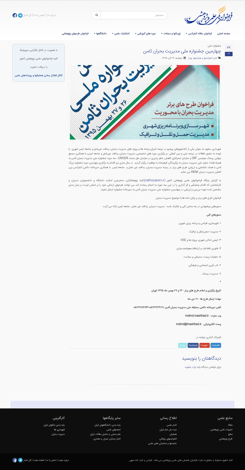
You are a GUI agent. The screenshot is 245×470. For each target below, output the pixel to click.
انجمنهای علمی (113, 430)
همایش (173, 434)
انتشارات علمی (122, 33)
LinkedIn (216, 345)
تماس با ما (39, 15)
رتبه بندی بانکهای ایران (54, 425)
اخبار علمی (172, 425)
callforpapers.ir (154, 180)
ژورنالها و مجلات (171, 33)
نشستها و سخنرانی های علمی (162, 444)
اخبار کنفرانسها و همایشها (205, 58)
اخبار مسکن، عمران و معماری (107, 439)
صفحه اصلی (223, 33)
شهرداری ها (59, 430)
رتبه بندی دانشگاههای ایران (107, 425)
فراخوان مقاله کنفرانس (200, 33)
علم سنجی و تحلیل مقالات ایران (105, 434)
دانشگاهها (101, 33)
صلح (230, 434)
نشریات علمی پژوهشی (221, 430)
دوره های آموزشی (146, 33)
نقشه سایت (39, 460)
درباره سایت (63, 460)
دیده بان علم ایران (168, 430)
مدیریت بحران (58, 434)
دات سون (133, 460)
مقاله (230, 425)
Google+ (205, 345)
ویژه (190, 58)
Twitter (182, 345)
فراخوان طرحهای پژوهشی (75, 33)
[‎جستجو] (96, 15)
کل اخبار (27, 15)
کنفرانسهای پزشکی (168, 439)
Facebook (193, 345)
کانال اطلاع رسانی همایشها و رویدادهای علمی (38, 75)
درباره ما (51, 15)
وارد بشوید (190, 367)
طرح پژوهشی (226, 439)
